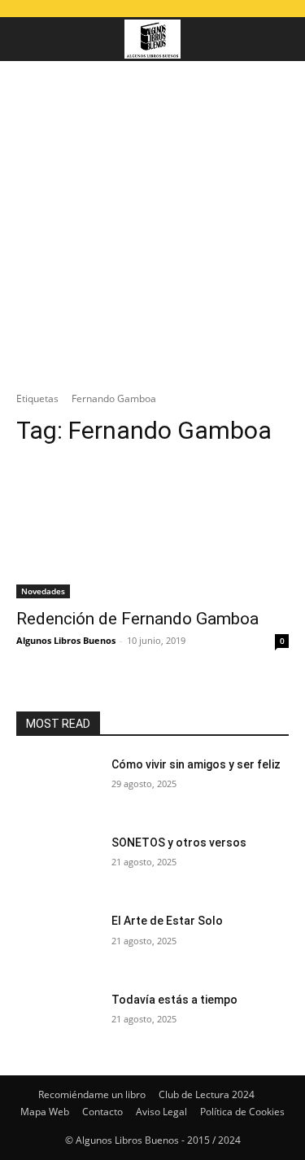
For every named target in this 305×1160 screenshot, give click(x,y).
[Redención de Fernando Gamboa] (152, 530)
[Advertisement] (152, 221)
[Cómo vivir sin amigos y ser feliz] (57, 785)
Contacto (102, 1111)
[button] (28, 39)
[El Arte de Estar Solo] (57, 941)
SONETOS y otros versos (178, 842)
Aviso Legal (161, 1111)
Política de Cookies (242, 1111)
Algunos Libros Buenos (65, 640)
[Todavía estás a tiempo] (57, 1020)
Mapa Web (44, 1111)
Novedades (43, 591)
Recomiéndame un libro (92, 1094)
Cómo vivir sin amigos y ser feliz (196, 764)
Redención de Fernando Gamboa (137, 618)
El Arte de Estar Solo (167, 920)
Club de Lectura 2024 (207, 1094)
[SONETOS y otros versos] (57, 863)
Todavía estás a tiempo (174, 999)
